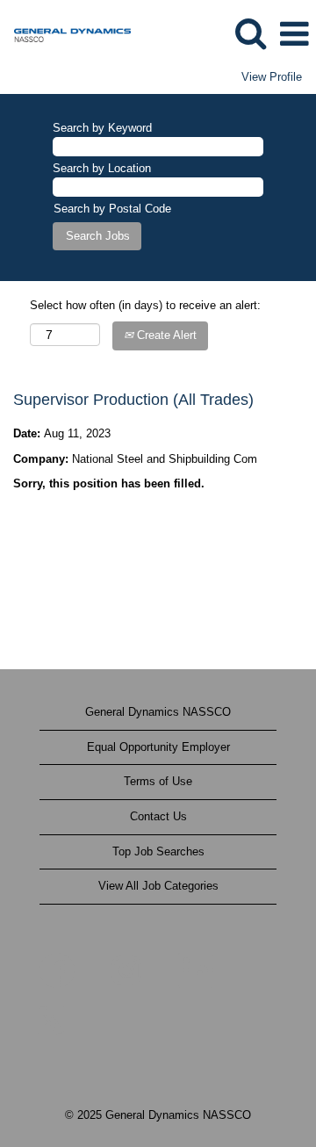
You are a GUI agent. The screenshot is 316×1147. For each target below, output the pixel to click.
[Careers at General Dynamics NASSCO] (66, 32)
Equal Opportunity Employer (158, 747)
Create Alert (165, 335)
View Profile (271, 76)
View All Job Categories (158, 885)
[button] (294, 34)
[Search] (250, 33)
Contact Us (158, 816)
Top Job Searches (158, 851)
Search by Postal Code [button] (112, 208)
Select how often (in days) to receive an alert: (145, 305)
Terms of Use (158, 781)
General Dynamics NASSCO (158, 711)
